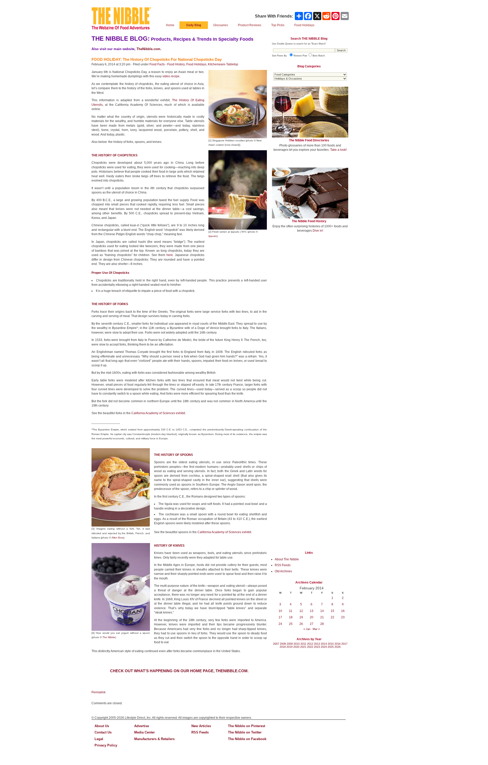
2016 (337, 643)
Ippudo (212, 236)
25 (291, 624)
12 (301, 611)
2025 (331, 646)
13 (311, 611)
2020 (296, 646)
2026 (337, 646)
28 (322, 624)
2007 (276, 643)
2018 (283, 646)
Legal (99, 739)
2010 (297, 643)
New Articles (201, 726)
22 (332, 617)
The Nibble (108, 637)
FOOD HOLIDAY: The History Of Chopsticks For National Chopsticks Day (157, 59)
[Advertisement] (310, 274)
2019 (289, 646)
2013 (317, 643)
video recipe (170, 76)
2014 (324, 643)
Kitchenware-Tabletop (223, 64)
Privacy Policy (106, 745)
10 (280, 611)
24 (280, 624)
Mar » (316, 629)
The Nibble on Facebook (247, 739)
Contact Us (103, 732)
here (169, 255)
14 (322, 611)
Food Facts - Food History (167, 64)
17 (280, 617)
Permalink (98, 692)
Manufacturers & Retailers (154, 739)
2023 (317, 646)
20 (311, 617)
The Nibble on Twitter (245, 732)
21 (322, 617)
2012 (310, 643)
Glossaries (220, 25)
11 (290, 611)
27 (311, 624)
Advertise (141, 726)
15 (332, 611)
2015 (331, 643)
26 (301, 624)
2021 (303, 646)
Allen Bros (118, 537)
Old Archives (283, 571)
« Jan (306, 629)
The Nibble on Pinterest (246, 726)
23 (343, 617)
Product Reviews (249, 25)
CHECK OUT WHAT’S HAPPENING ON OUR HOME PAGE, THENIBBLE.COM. (179, 671)
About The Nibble (287, 559)
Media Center (144, 732)
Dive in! (318, 230)
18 (291, 617)
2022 (310, 646)
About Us (102, 726)
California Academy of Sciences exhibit (158, 413)
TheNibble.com (148, 49)
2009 (290, 643)
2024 (324, 646)
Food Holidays (196, 64)
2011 (303, 643)
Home (170, 25)
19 (301, 617)
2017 (344, 643)
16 (343, 611)
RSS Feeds (283, 565)
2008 (283, 643)
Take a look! (338, 150)
